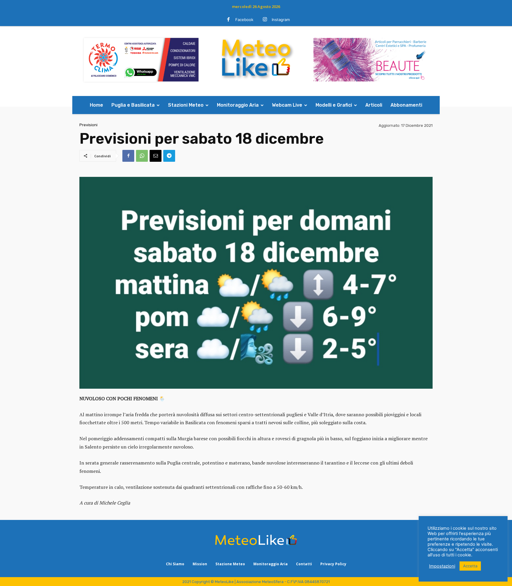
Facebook (244, 19)
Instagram (281, 19)
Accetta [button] (470, 565)
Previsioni (88, 125)
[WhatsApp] (142, 156)
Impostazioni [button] (442, 566)
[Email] (155, 156)
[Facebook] (228, 20)
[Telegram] (169, 156)
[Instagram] (265, 20)
